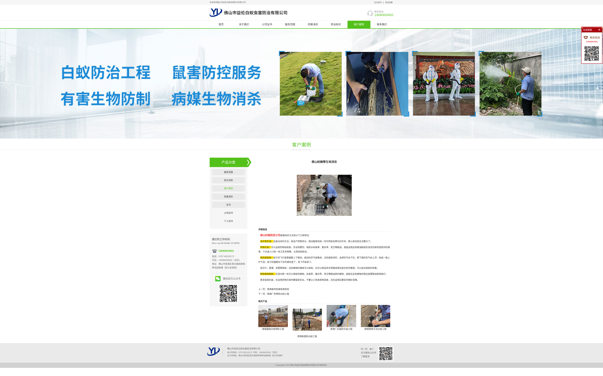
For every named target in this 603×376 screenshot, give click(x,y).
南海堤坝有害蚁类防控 (278, 289)
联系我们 (382, 24)
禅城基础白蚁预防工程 (273, 329)
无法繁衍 (363, 241)
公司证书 (267, 24)
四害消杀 (313, 24)
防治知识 (336, 24)
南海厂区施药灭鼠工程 (341, 329)
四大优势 (228, 180)
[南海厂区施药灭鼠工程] (341, 316)
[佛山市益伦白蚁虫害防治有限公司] (248, 12)
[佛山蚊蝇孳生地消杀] (324, 195)
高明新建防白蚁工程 (307, 336)
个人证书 (228, 221)
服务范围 (290, 24)
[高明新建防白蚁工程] (307, 319)
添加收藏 (389, 2)
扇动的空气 (309, 257)
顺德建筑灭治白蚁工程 (375, 329)
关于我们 (244, 24)
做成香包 (337, 268)
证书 (228, 204)
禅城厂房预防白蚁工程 (278, 294)
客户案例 (359, 24)
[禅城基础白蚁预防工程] (273, 316)
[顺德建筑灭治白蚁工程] (375, 316)
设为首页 (378, 2)
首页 (221, 24)
